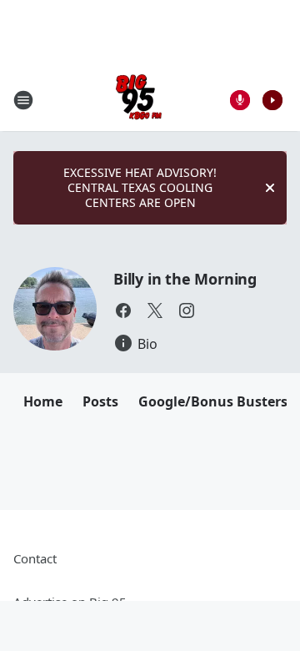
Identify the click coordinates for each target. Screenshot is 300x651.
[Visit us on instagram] (187, 310)
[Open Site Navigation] (23, 100)
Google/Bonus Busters (213, 401)
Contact (35, 558)
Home (42, 401)
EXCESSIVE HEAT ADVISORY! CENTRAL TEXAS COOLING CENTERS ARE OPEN (140, 187)
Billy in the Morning (185, 279)
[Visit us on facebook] (123, 310)
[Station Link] (138, 100)
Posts (100, 401)
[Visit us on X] (155, 310)
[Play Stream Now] (272, 100)
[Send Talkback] (240, 100)
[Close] (270, 188)
